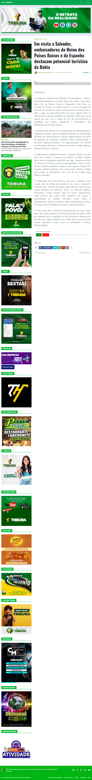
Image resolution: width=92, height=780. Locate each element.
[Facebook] (85, 72)
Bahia (45, 39)
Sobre (89, 777)
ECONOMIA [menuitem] (51, 7)
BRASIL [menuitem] (28, 7)
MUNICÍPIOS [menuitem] (6, 7)
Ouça (38, 235)
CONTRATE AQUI (8, 367)
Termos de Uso (68, 777)
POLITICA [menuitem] (43, 7)
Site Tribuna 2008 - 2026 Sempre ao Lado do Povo (15, 777)
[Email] (67, 247)
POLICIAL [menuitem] (60, 7)
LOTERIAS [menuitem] (68, 7)
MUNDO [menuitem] (35, 7)
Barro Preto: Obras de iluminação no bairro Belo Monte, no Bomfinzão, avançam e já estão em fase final (14, 144)
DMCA (76, 777)
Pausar (46, 235)
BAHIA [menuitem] (14, 7)
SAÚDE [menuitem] (76, 7)
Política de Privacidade (55, 777)
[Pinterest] (63, 247)
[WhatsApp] (90, 72)
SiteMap (82, 777)
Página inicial (38, 39)
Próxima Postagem (84, 252)
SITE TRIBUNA (6, 2)
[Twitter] (87, 72)
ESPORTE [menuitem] (21, 7)
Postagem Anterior (40, 252)
